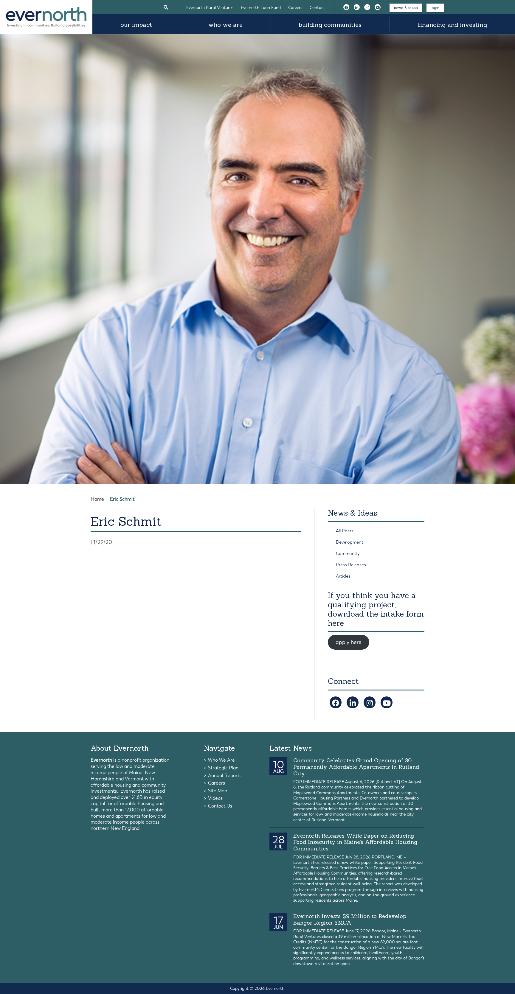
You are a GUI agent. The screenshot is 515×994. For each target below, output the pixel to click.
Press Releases (351, 564)
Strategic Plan (223, 768)
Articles (343, 576)
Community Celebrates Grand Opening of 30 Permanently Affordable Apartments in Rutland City (356, 767)
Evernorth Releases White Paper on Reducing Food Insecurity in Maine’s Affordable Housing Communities (355, 842)
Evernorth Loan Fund (261, 7)
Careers (295, 7)
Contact (317, 7)
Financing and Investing (452, 24)
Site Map (217, 791)
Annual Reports (224, 775)
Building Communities (330, 24)
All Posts (344, 530)
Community (348, 553)
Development (349, 542)
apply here (349, 642)
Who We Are (225, 24)
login (435, 7)
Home (97, 499)
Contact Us (220, 806)
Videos (215, 798)
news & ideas (406, 7)
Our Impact (136, 24)
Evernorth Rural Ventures (209, 7)
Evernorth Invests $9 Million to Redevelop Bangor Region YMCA (349, 919)
